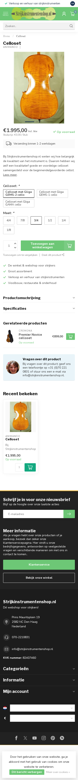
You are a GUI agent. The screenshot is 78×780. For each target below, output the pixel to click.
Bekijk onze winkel (39, 578)
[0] (72, 14)
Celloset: (11, 186)
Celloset (21, 36)
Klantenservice (39, 565)
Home (6, 36)
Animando (10, 47)
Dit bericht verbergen (27, 772)
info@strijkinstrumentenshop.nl (32, 649)
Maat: (8, 213)
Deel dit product (52, 255)
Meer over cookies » (58, 772)
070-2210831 (21, 637)
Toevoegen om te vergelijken (20, 255)
